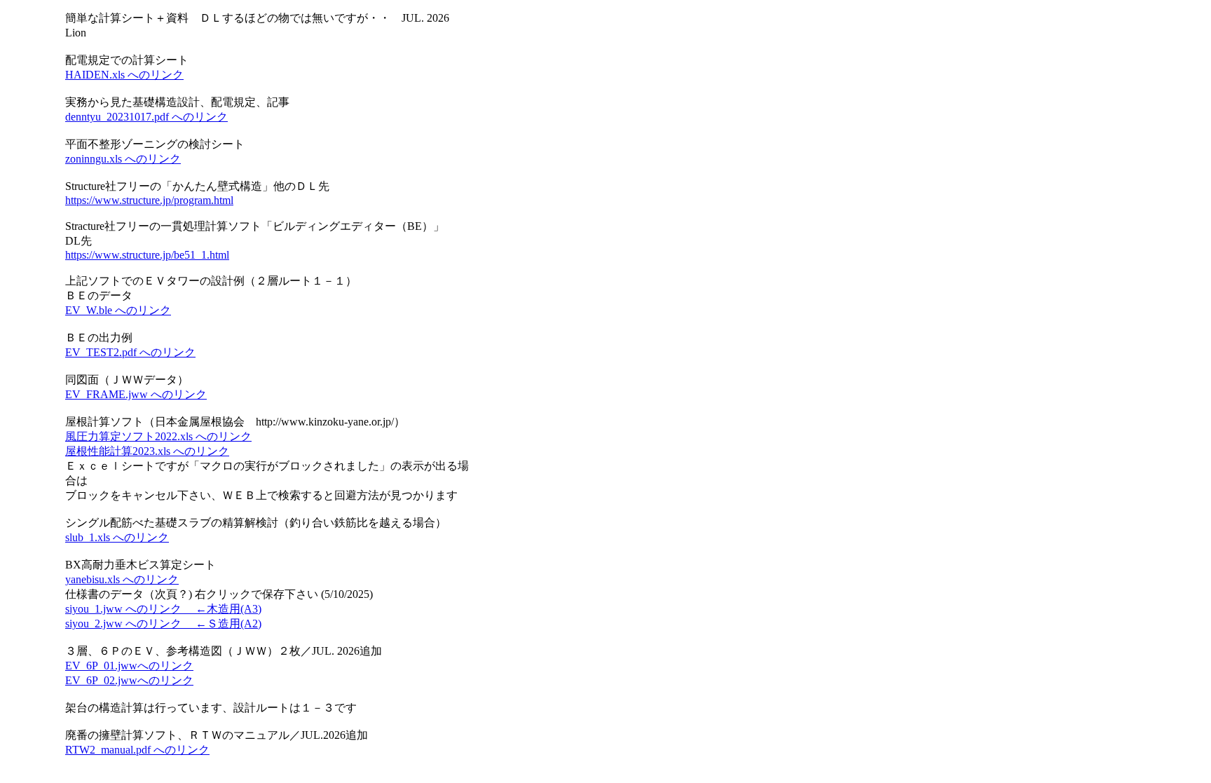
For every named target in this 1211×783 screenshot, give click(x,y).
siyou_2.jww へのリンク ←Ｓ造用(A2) (163, 623)
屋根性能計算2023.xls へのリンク (147, 451)
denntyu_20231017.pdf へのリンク (146, 117)
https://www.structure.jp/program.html (149, 200)
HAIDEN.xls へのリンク (124, 75)
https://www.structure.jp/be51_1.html (147, 255)
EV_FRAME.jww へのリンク (136, 394)
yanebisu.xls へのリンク (122, 579)
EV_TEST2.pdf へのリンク (130, 352)
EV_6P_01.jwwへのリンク (129, 666)
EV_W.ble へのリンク (118, 310)
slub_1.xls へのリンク (117, 537)
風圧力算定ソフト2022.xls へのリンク (158, 436)
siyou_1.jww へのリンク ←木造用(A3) (163, 609)
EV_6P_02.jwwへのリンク (129, 680)
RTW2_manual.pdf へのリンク (137, 750)
